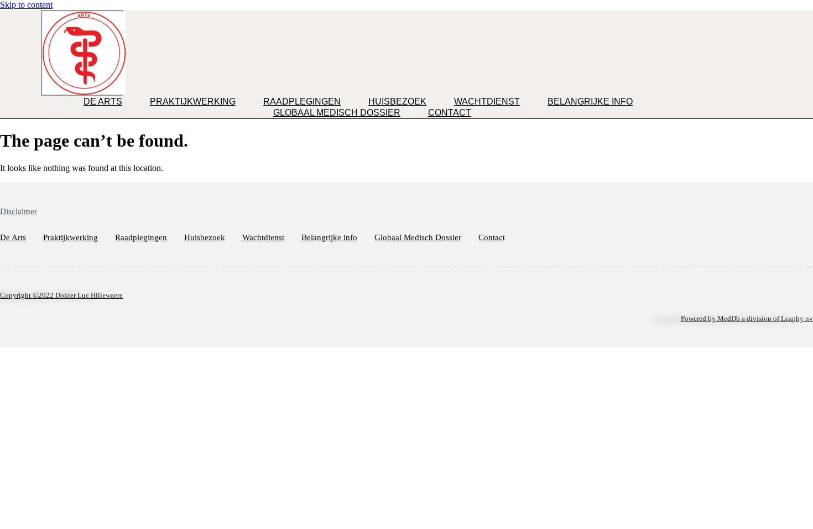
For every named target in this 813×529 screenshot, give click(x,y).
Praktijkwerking (193, 101)
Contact (449, 112)
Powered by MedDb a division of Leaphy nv (747, 318)
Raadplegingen (302, 101)
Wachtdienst (487, 101)
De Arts (103, 101)
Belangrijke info (590, 101)
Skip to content (26, 4)
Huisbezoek (397, 101)
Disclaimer (18, 211)
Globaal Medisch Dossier (336, 112)
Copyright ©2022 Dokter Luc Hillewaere (61, 295)
